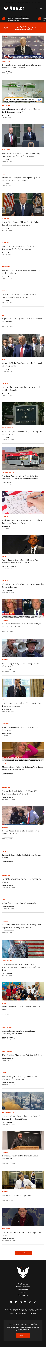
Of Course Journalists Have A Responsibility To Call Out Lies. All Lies (22, 625)
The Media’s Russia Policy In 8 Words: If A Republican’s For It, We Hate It (19, 792)
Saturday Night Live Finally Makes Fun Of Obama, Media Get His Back (19, 1077)
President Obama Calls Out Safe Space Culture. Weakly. (21, 856)
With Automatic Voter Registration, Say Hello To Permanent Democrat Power (22, 521)
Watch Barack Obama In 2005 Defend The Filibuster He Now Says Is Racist (20, 561)
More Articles (23, 1253)
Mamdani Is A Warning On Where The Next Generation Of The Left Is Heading (20, 247)
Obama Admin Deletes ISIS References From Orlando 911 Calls (20, 832)
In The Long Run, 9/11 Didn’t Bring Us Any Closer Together (20, 664)
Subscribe (23, 1335)
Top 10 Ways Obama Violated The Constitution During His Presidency (22, 704)
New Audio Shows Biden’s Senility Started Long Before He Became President (22, 66)
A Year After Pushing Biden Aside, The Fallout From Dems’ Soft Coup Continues (21, 223)
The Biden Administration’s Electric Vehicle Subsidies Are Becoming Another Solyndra (20, 477)
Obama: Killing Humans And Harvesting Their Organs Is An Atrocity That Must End (21, 926)
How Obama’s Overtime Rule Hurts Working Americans (20, 728)
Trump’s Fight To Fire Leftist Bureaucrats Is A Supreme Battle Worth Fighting (21, 296)
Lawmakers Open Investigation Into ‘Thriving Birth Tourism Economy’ (21, 110)
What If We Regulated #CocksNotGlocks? (19, 903)
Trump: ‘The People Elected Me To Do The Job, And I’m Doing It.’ (21, 388)
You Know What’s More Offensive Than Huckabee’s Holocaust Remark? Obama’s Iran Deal (21, 967)
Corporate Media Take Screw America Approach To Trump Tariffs (22, 364)
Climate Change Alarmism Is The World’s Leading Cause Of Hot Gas (23, 585)
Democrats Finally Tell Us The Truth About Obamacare (20, 1157)
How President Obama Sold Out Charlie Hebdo (22, 1055)
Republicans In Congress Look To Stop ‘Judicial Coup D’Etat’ (22, 320)
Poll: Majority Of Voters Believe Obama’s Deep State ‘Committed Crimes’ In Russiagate (21, 154)
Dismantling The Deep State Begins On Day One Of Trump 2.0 (22, 432)
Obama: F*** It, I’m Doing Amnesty (17, 1195)
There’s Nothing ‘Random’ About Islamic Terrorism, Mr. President (19, 1032)
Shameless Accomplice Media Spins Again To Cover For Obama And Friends (21, 179)
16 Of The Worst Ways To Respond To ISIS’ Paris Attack (22, 880)
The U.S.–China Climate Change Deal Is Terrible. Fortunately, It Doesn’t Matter (22, 1117)
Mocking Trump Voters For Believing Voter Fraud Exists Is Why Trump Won (22, 768)
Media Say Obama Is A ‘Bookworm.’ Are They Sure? (21, 1008)
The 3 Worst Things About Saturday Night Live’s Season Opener (22, 1233)
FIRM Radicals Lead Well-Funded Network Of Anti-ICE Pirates (21, 271)
